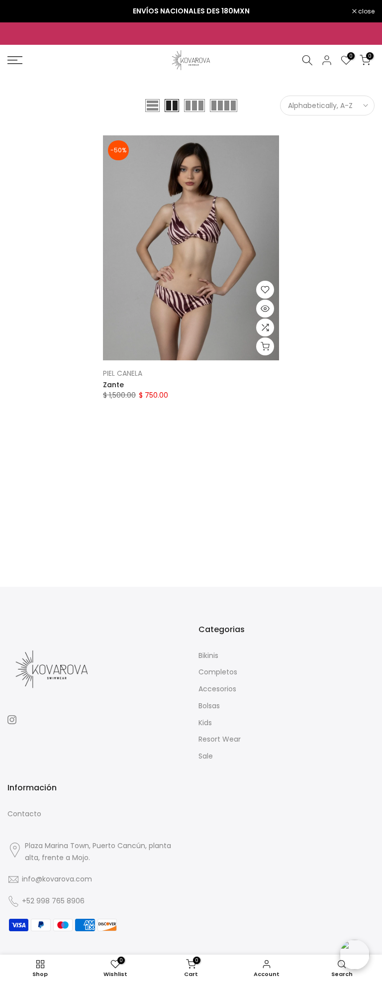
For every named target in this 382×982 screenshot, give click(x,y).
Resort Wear (219, 739)
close (21, 11)
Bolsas (209, 706)
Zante (113, 385)
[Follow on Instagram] (11, 720)
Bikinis (208, 655)
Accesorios (217, 689)
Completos (217, 672)
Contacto (24, 814)
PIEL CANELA (122, 373)
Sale (205, 756)
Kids (205, 723)
